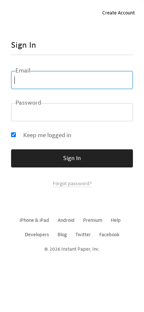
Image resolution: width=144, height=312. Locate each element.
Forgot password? (72, 184)
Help (116, 220)
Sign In (72, 158)
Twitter (83, 234)
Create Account (118, 13)
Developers (37, 234)
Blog (62, 234)
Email (23, 70)
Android (66, 220)
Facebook (109, 234)
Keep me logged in (47, 135)
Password (28, 102)
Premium (92, 220)
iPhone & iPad (34, 220)
